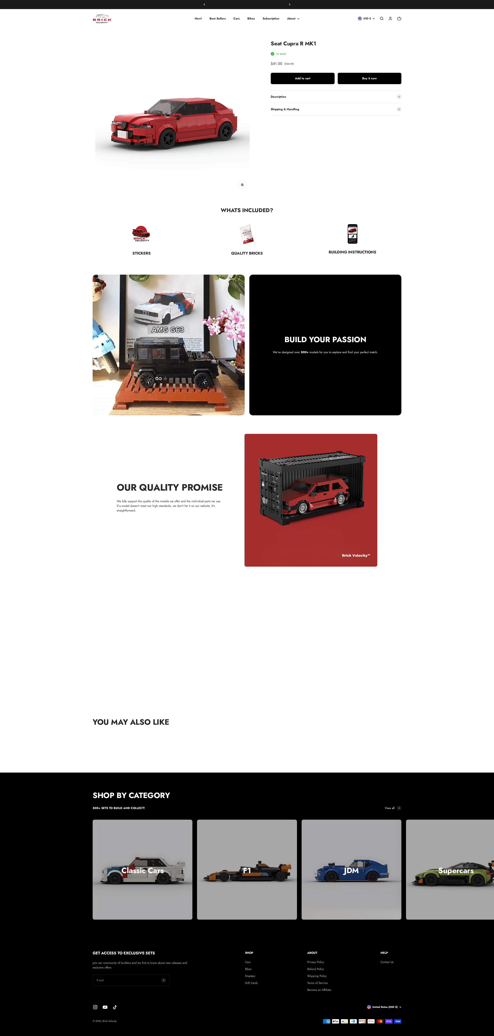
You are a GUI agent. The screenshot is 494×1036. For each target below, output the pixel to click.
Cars (236, 18)
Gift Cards (251, 983)
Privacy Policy (315, 962)
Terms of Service (317, 983)
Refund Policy (315, 969)
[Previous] (204, 4)
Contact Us (387, 962)
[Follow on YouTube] (105, 1007)
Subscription (271, 18)
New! (198, 18)
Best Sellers (218, 18)
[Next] (289, 4)
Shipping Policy (317, 976)
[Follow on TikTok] (115, 1007)
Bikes (251, 18)
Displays (250, 976)
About (291, 18)
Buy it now (369, 78)
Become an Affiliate (319, 990)
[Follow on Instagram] (95, 1007)
